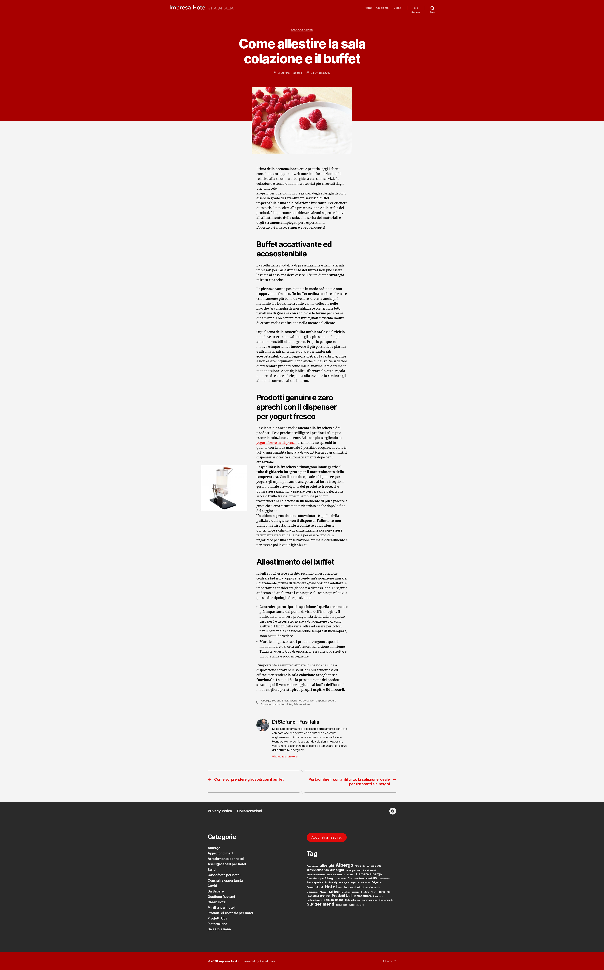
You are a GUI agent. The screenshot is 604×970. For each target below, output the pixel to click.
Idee (340, 888)
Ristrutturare (314, 900)
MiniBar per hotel (221, 907)
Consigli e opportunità (225, 880)
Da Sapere (216, 891)
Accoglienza (312, 866)
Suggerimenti (320, 904)
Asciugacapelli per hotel (227, 864)
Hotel (289, 704)
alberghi (327, 865)
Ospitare (365, 892)
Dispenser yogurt (326, 700)
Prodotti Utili (217, 918)
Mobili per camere (350, 892)
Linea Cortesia (370, 887)
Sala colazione (302, 704)
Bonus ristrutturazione (336, 875)
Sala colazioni (352, 900)
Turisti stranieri (356, 905)
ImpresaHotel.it (229, 961)
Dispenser (308, 700)
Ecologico (344, 882)
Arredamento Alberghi (325, 870)
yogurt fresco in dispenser (276, 443)
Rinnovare (378, 896)
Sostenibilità (386, 900)
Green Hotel (217, 902)
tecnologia (341, 904)
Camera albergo (369, 874)
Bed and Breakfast (282, 700)
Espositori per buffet (273, 704)
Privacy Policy (220, 811)
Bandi (212, 870)
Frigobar (377, 882)
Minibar (334, 891)
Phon (373, 892)
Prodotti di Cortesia (318, 896)
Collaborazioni (249, 811)
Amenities (360, 866)
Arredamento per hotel (226, 859)
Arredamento (374, 866)
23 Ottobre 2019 (320, 72)
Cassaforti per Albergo (320, 878)
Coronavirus (356, 878)
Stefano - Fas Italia (291, 72)
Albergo (265, 700)
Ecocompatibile (315, 882)
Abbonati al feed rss (326, 837)
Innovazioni (352, 887)
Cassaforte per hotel (224, 875)
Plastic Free (384, 892)
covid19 (371, 878)
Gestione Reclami (221, 897)
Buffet (298, 700)
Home (368, 7)
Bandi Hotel (369, 870)
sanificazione (369, 900)
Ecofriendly (331, 882)
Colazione (341, 878)
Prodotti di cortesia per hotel (230, 913)
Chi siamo (382, 7)
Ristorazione (217, 924)
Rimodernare (363, 896)
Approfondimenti (221, 853)
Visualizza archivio (285, 756)
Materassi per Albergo (317, 892)
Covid (212, 886)
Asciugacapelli (353, 870)
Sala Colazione (302, 29)
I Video (396, 7)
